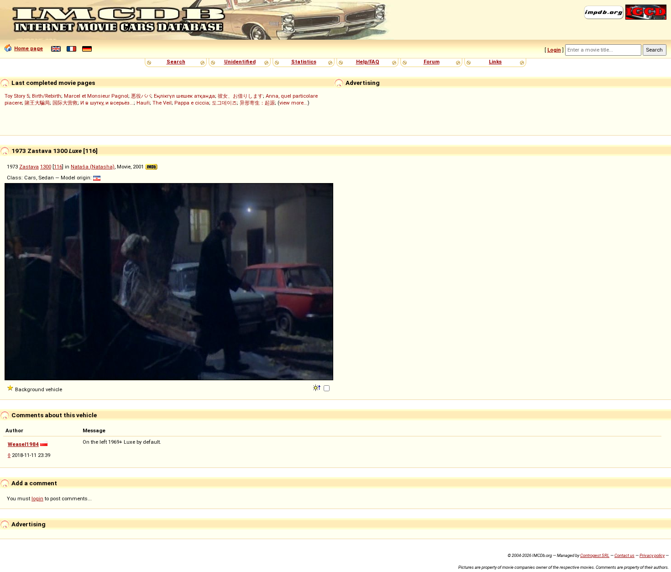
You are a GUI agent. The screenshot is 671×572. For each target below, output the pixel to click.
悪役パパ (141, 96)
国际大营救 (65, 103)
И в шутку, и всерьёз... (107, 103)
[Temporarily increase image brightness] (317, 387)
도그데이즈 (224, 103)
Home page (28, 48)
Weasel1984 (23, 444)
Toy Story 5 (17, 96)
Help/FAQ (367, 61)
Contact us (624, 555)
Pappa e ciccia (191, 103)
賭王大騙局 (37, 103)
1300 (45, 166)
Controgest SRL (594, 555)
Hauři (143, 103)
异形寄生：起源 (257, 103)
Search (176, 61)
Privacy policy (652, 555)
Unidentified (240, 61)
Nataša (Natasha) (93, 166)
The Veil (162, 103)
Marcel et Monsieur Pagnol (96, 96)
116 (58, 166)
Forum (432, 61)
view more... (293, 103)
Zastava (29, 166)
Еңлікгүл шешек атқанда (184, 96)
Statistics (303, 61)
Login (554, 50)
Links (495, 61)
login (37, 498)
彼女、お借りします (240, 96)
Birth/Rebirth (46, 96)
